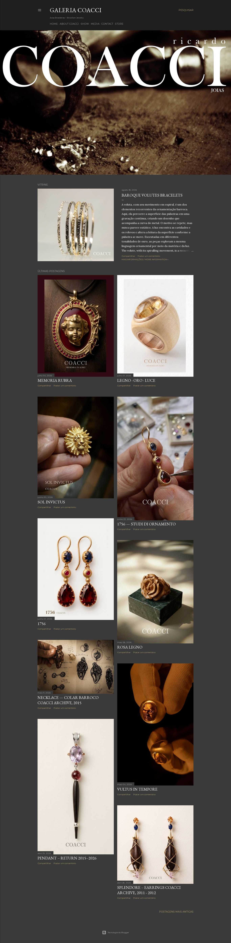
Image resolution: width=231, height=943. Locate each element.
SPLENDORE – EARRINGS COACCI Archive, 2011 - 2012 (149, 890)
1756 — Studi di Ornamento (146, 524)
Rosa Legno (129, 647)
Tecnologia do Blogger (118, 932)
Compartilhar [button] (128, 256)
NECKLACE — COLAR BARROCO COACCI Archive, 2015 (68, 700)
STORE (119, 23)
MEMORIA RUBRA (55, 380)
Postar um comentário (149, 256)
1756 (42, 623)
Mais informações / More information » (145, 259)
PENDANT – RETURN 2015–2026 (67, 858)
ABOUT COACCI (69, 23)
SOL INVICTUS (51, 502)
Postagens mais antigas (176, 911)
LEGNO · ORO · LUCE (136, 380)
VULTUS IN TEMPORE (137, 789)
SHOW (85, 23)
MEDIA (95, 23)
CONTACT (107, 23)
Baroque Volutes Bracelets (152, 195)
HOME (54, 23)
